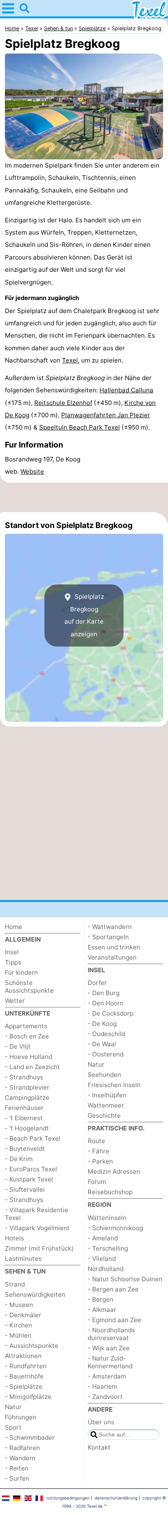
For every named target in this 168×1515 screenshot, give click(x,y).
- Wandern (20, 1458)
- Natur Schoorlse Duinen (125, 1279)
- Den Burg (103, 993)
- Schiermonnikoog (115, 1228)
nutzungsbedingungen (68, 1497)
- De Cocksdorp (110, 1013)
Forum (97, 1182)
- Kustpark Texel (29, 1179)
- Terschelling (108, 1248)
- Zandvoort (105, 1397)
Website (32, 471)
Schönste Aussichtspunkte (29, 986)
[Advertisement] (84, 497)
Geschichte (104, 1115)
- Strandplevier (27, 1087)
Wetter (15, 1001)
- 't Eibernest (24, 1118)
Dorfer (97, 983)
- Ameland (103, 1238)
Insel (12, 952)
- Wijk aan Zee (109, 1348)
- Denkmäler (23, 1315)
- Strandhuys (24, 1077)
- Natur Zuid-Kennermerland (110, 1362)
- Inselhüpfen (107, 1095)
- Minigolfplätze (28, 1397)
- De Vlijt (18, 1046)
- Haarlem (102, 1386)
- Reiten (17, 1468)
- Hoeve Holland (28, 1057)
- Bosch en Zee (27, 1036)
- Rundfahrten (25, 1366)
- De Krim (19, 1159)
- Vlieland (102, 1258)
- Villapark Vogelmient (37, 1228)
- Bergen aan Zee (113, 1289)
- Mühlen (18, 1335)
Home (13, 927)
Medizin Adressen (114, 1171)
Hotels (14, 1238)
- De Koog (102, 1023)
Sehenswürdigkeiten (35, 1294)
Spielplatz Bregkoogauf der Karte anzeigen (84, 615)
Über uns (101, 1422)
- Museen (19, 1305)
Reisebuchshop (110, 1192)
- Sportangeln (108, 937)
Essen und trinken (114, 947)
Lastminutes (23, 1258)
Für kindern (21, 972)
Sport (13, 1427)
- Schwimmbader (30, 1437)
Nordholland (106, 1269)
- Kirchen (18, 1325)
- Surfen (17, 1478)
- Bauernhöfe (24, 1376)
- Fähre (98, 1151)
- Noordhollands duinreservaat (111, 1334)
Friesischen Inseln (114, 1085)
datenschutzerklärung (116, 1497)
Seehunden (104, 1075)
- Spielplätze (23, 1386)
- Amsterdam (107, 1376)
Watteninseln (107, 1218)
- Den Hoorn (106, 1003)
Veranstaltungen (112, 957)
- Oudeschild (106, 1034)
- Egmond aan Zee (114, 1320)
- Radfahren (22, 1448)
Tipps (13, 962)
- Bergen (100, 1299)
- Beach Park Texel (32, 1138)
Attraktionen (23, 1356)
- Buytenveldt (25, 1148)
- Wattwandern (110, 927)
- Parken (100, 1161)
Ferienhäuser (24, 1108)
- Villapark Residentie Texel (36, 1214)
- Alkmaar (102, 1310)
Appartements (26, 1026)
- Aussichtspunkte (31, 1345)
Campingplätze (27, 1097)
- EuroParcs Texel (31, 1169)
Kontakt (99, 1447)
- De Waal (102, 1044)
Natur (13, 1407)
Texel (70, 360)
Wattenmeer (106, 1105)
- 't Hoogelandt (27, 1128)
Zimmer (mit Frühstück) (39, 1248)
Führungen (20, 1417)
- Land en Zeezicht (32, 1067)
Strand (15, 1284)
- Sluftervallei (25, 1189)
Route (96, 1141)
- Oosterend (106, 1054)
